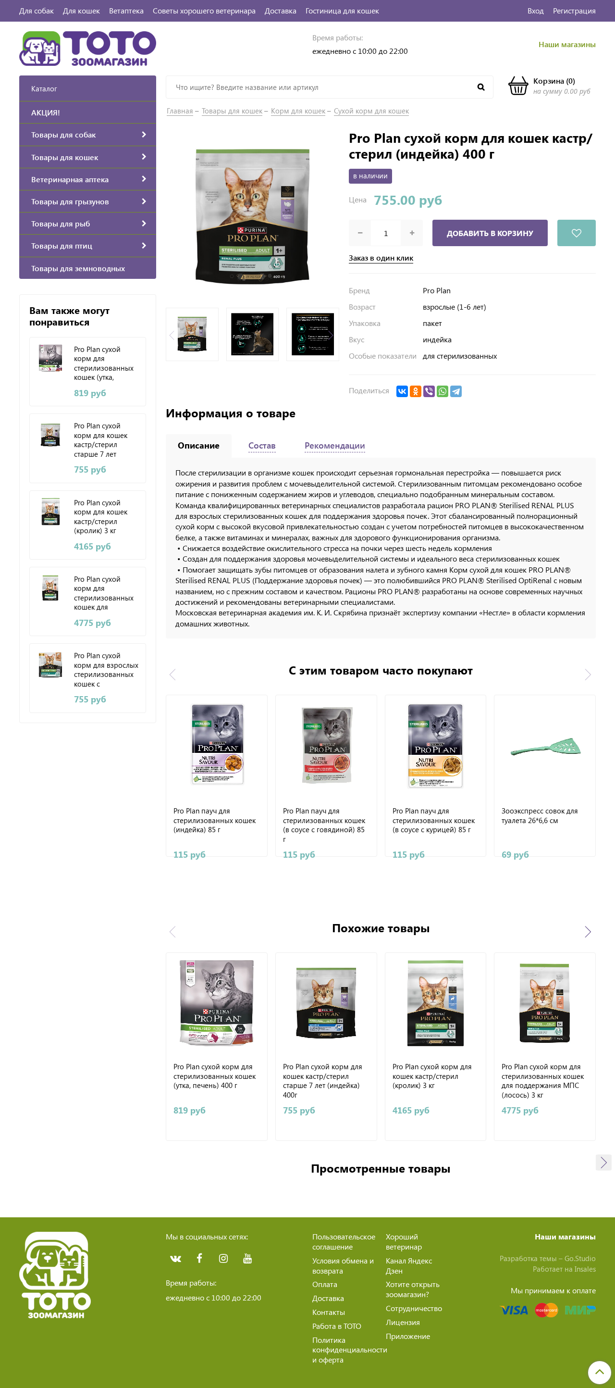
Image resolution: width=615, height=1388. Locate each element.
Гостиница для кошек (342, 10)
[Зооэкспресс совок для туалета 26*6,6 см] (545, 745)
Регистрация (574, 10)
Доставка (280, 10)
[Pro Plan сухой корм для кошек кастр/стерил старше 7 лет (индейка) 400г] (50, 435)
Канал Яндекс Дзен (409, 1265)
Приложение (408, 1336)
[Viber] (429, 391)
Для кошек (81, 10)
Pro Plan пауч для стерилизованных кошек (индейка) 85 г (214, 820)
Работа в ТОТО (336, 1326)
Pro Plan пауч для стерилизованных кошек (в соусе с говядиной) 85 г (324, 824)
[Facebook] (199, 1258)
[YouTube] (247, 1258)
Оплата (324, 1284)
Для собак (36, 10)
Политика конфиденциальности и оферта (349, 1350)
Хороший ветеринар (404, 1241)
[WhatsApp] (442, 391)
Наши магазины (567, 44)
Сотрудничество (414, 1308)
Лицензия (403, 1322)
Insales (585, 1269)
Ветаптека (126, 10)
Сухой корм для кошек (371, 110)
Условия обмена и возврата (343, 1265)
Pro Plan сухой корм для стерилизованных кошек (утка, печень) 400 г (104, 363)
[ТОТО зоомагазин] (87, 47)
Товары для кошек (232, 110)
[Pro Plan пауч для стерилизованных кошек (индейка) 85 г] (216, 745)
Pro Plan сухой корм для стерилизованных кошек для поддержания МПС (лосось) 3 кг (106, 593)
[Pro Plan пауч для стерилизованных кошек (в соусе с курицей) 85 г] (436, 745)
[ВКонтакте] (402, 391)
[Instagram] (223, 1258)
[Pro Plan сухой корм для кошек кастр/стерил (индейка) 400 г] (252, 216)
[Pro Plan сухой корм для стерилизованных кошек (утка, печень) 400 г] (50, 358)
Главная (180, 110)
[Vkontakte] (175, 1258)
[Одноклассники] (415, 391)
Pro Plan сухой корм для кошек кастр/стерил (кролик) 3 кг (100, 516)
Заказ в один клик (381, 258)
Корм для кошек (298, 110)
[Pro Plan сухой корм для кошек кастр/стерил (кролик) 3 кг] (50, 511)
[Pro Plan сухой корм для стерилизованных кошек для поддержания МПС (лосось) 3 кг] (50, 588)
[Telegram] (456, 391)
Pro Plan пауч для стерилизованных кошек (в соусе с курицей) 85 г (434, 820)
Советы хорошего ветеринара (204, 10)
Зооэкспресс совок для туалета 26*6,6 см (540, 815)
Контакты (328, 1312)
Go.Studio (580, 1258)
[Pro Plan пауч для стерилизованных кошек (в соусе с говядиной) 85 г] (326, 745)
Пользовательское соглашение (343, 1241)
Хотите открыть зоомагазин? (413, 1289)
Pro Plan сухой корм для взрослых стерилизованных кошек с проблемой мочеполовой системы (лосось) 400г (106, 669)
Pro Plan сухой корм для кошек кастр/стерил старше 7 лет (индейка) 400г (100, 439)
